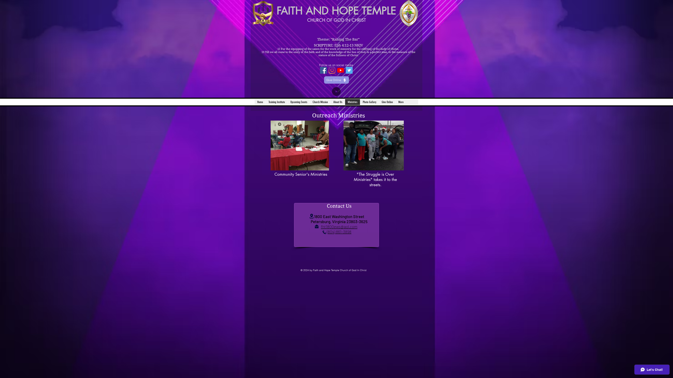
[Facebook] (323, 70)
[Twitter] (349, 70)
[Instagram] (332, 70)
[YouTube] (340, 70)
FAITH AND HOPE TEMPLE (336, 10)
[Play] (336, 91)
